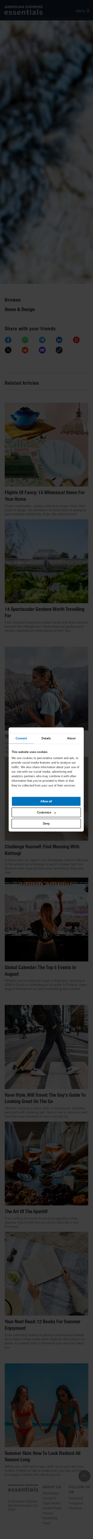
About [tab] (71, 738)
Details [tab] (46, 738)
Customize (44, 812)
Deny (46, 823)
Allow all (46, 801)
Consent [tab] (21, 738)
